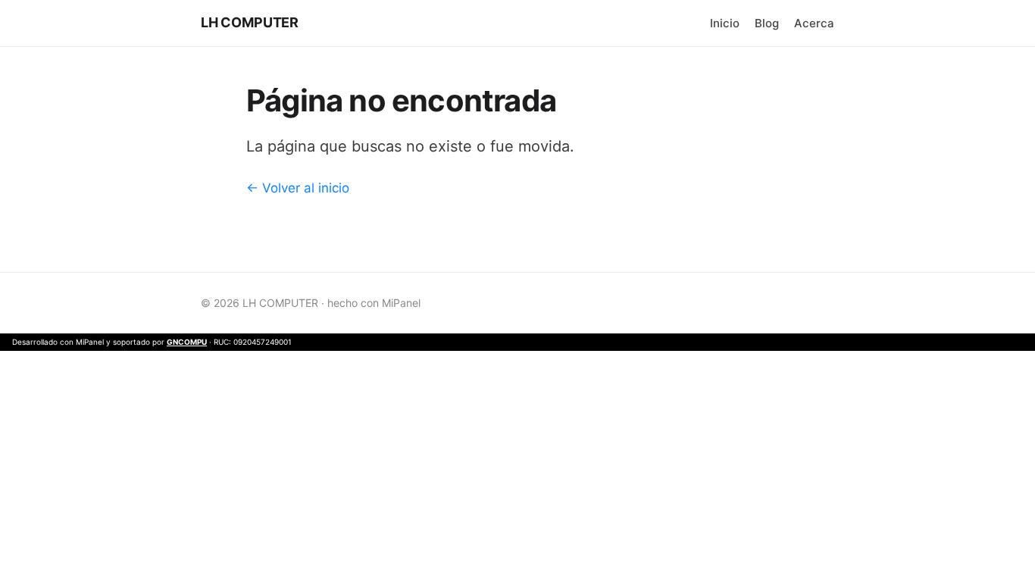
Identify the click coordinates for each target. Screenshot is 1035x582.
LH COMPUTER (250, 22)
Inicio (725, 23)
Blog (767, 23)
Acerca (814, 23)
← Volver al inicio (297, 188)
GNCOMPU (187, 341)
